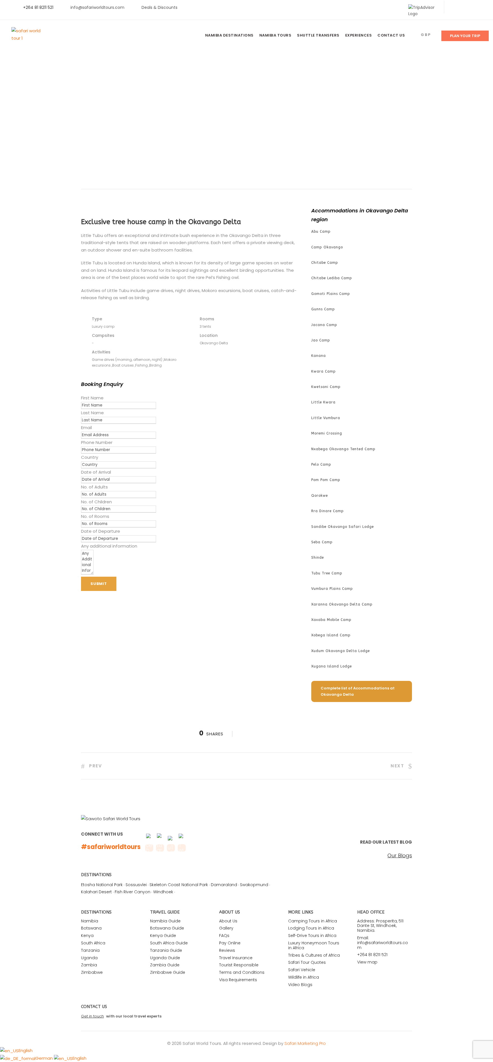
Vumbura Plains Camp (332, 589)
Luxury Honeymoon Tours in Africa (313, 945)
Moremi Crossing (326, 433)
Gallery (226, 928)
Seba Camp (322, 542)
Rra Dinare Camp (327, 511)
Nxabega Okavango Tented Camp (343, 449)
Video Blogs (300, 984)
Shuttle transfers (318, 35)
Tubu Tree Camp (326, 573)
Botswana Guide (167, 928)
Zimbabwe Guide (167, 972)
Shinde (317, 558)
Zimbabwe (92, 972)
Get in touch (92, 1016)
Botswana (91, 928)
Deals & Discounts (159, 7)
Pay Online (230, 943)
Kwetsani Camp (326, 387)
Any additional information (109, 546)
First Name (92, 398)
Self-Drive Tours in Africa (312, 935)
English (26, 1050)
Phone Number (96, 442)
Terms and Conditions (241, 972)
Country (89, 457)
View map (367, 962)
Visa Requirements (238, 980)
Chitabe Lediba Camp (331, 278)
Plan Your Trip (465, 36)
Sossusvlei (136, 885)
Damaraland (224, 885)
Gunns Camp (323, 309)
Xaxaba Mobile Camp (331, 620)
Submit (98, 583)
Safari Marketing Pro (305, 1043)
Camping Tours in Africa (312, 921)
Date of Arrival (96, 472)
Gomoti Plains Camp (330, 294)
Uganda (89, 958)
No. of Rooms (95, 516)
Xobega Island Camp (331, 635)
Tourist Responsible (238, 965)
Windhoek (163, 892)
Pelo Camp (321, 464)
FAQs (224, 935)
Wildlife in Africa (303, 977)
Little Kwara (323, 402)
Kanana (318, 356)
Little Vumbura (325, 418)
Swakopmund (254, 885)
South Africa (93, 943)
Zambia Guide (164, 965)
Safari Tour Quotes (307, 962)
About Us (228, 921)
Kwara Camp (323, 371)
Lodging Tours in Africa (311, 928)
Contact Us (391, 35)
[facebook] (454, 7)
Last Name (92, 413)
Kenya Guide (163, 935)
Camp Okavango (327, 247)
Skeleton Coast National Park (178, 885)
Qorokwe (319, 496)
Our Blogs (399, 855)
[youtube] (472, 7)
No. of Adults (94, 487)
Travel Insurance (235, 958)
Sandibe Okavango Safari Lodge (342, 527)
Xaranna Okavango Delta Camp (342, 604)
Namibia (89, 921)
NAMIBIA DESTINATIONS (229, 35)
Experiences (358, 35)
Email (86, 428)
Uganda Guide (165, 958)
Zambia (89, 965)
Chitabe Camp (324, 263)
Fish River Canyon (132, 892)
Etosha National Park (102, 885)
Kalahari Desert (96, 892)
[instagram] (481, 7)
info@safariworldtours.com (97, 7)
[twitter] (463, 7)
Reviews (227, 950)
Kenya (87, 935)
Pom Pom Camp (325, 480)
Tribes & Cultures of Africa (314, 955)
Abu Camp (321, 232)
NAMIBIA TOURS (275, 35)
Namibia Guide (165, 921)
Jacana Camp (324, 325)
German (44, 1058)
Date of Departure (100, 531)
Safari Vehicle (301, 970)
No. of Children (96, 502)
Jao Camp (320, 340)
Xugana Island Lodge (331, 666)
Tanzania (90, 950)
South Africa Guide (169, 943)
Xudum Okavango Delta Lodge (340, 651)
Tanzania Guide (166, 950)
